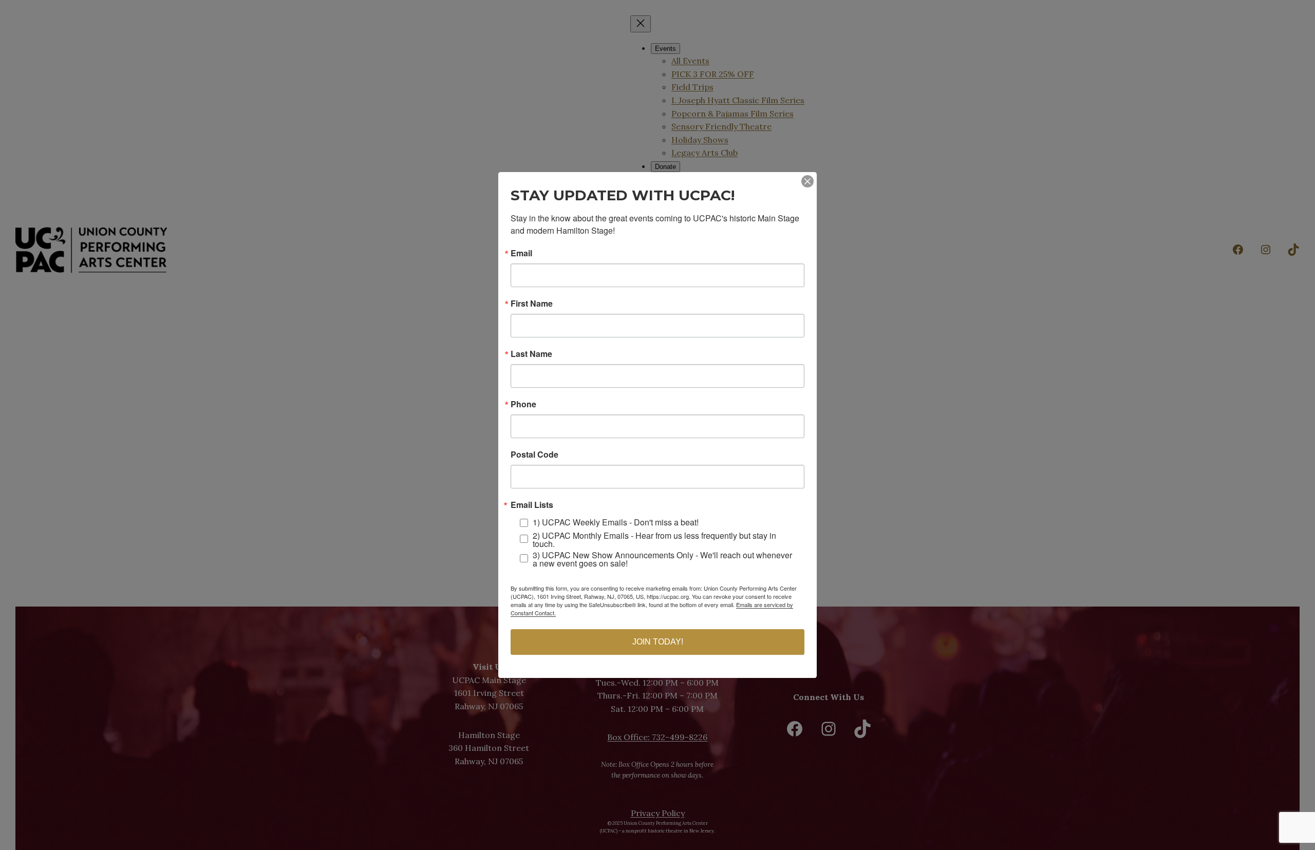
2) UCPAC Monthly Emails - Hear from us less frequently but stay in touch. (654, 540)
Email (521, 253)
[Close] (807, 181)
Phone (523, 404)
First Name (532, 303)
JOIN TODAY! (657, 641)
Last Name (531, 354)
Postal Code (534, 454)
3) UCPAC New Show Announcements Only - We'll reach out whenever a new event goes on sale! (662, 559)
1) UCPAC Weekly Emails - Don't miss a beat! (616, 522)
